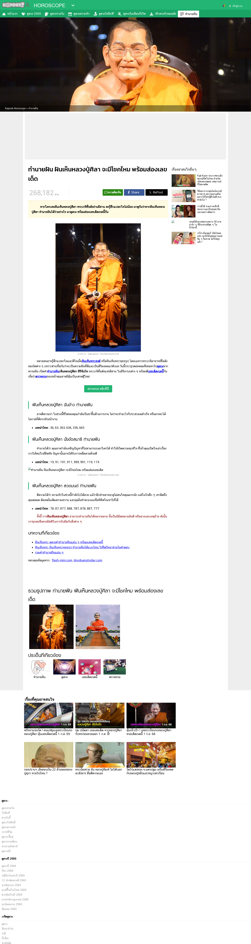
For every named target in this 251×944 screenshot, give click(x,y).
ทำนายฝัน (191, 14)
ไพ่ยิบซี (6, 812)
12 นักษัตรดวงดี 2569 (14, 880)
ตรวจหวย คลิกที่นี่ (98, 388)
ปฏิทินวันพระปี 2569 (13, 875)
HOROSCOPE (49, 5)
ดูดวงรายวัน (57, 13)
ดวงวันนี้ (6, 817)
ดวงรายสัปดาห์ (10, 846)
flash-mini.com (62, 560)
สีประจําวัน (7, 928)
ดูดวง (160, 366)
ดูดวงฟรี (6, 851)
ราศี (4, 933)
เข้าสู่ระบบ (237, 6)
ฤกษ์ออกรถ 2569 (11, 885)
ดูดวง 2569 (34, 13)
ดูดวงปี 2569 (9, 866)
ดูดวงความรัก (81, 13)
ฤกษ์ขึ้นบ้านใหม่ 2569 (14, 890)
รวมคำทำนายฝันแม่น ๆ (49, 552)
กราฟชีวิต (7, 832)
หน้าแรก (12, 13)
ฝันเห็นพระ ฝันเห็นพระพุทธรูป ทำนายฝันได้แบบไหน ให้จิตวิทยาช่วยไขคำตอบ (82, 547)
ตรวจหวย (41, 376)
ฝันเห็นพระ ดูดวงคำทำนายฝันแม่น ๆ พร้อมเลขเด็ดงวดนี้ (69, 542)
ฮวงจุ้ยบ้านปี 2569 (12, 894)
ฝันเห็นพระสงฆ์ (91, 361)
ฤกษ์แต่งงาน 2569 (12, 904)
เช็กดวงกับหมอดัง (165, 13)
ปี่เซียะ (5, 938)
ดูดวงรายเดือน (9, 841)
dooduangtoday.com (88, 560)
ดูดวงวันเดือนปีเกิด (134, 13)
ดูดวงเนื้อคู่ (7, 836)
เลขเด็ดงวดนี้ (156, 371)
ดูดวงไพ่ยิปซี (106, 13)
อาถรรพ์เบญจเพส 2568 (15, 899)
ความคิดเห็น (114, 192)
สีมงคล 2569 (9, 909)
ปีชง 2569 (7, 870)
